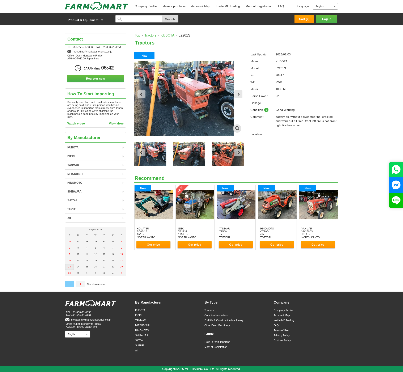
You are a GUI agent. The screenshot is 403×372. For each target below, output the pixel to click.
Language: (303, 6)
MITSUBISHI (75, 174)
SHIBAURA (74, 191)
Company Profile (146, 6)
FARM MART (96, 6)
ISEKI (71, 156)
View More (116, 123)
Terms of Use (281, 330)
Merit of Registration (259, 6)
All (69, 218)
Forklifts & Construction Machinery (223, 320)
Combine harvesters (216, 315)
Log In (326, 19)
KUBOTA (167, 35)
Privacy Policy (282, 335)
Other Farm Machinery (217, 325)
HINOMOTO (74, 182)
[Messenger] (396, 185)
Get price (153, 244)
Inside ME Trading (228, 6)
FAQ (281, 6)
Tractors (150, 35)
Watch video (76, 123)
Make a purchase (174, 6)
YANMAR (73, 165)
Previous (141, 94)
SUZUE (72, 209)
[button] (88, 20)
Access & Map (200, 6)
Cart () (304, 19)
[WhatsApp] (396, 169)
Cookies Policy (282, 340)
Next (238, 94)
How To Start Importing (217, 342)
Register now (95, 78)
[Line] (396, 200)
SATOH (72, 200)
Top (137, 35)
